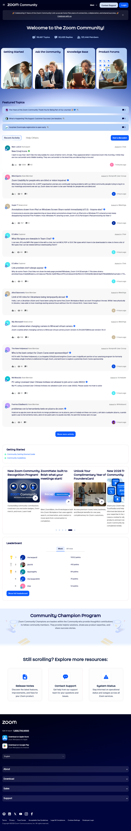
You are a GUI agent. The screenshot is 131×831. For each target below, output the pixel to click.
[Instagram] (26, 813)
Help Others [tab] (32, 137)
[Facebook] (31, 813)
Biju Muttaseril (17, 322)
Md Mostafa (16, 378)
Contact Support (109, 5)
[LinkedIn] (9, 813)
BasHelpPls (32, 572)
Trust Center (21, 820)
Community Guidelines (16, 458)
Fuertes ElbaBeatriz (20, 404)
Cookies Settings (74, 820)
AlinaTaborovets (18, 292)
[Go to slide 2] (59, 530)
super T (15, 205)
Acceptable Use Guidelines (38, 820)
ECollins (15, 234)
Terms (4, 820)
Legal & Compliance (58, 820)
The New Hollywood (20, 348)
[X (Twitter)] (15, 813)
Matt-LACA (16, 147)
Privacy (12, 820)
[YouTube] (20, 813)
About (7, 769)
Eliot (29, 586)
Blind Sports (16, 176)
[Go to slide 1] (56, 530)
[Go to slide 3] (62, 530)
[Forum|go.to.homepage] (22, 5)
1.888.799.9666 (21, 730)
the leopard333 (33, 579)
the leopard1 (32, 557)
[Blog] (4, 813)
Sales (6, 788)
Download (9, 778)
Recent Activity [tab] (12, 137)
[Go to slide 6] (73, 530)
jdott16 (30, 564)
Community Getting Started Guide (21, 454)
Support (8, 798)
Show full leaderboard (18, 593)
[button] (3, 5)
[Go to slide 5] (69, 530)
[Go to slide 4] (66, 530)
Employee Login (88, 820)
